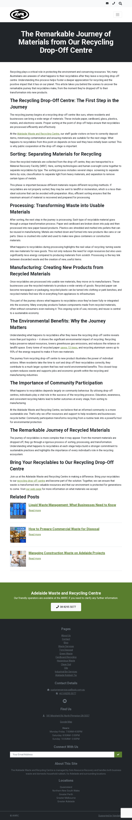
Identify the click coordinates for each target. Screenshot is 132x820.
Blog (66, 642)
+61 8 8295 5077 (67, 693)
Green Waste (66, 653)
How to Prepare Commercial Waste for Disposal (64, 529)
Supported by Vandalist (110, 815)
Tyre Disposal (66, 650)
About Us (66, 635)
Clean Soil (66, 664)
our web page (33, 489)
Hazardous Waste (66, 660)
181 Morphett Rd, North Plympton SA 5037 (67, 715)
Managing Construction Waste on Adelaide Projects (67, 553)
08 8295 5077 (68, 606)
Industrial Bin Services (66, 671)
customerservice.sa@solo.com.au (68, 689)
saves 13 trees (68, 347)
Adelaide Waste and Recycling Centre (38, 133)
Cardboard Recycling (66, 657)
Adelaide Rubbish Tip (66, 675)
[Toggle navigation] (117, 15)
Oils (66, 668)
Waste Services (66, 646)
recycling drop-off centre (31, 480)
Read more (35, 510)
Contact (66, 639)
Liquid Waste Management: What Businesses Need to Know (72, 505)
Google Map (66, 722)
